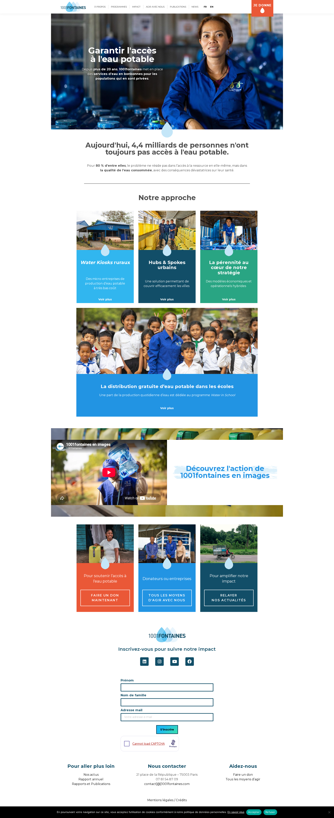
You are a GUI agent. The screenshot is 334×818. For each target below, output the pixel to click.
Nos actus (91, 774)
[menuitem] (100, 6)
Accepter (254, 812)
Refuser (270, 812)
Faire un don (243, 774)
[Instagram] (159, 661)
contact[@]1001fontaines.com (167, 784)
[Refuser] (329, 812)
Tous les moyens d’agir (243, 779)
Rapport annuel (90, 779)
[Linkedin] (144, 661)
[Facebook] (189, 661)
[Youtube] (174, 661)
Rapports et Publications (91, 784)
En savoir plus (235, 812)
